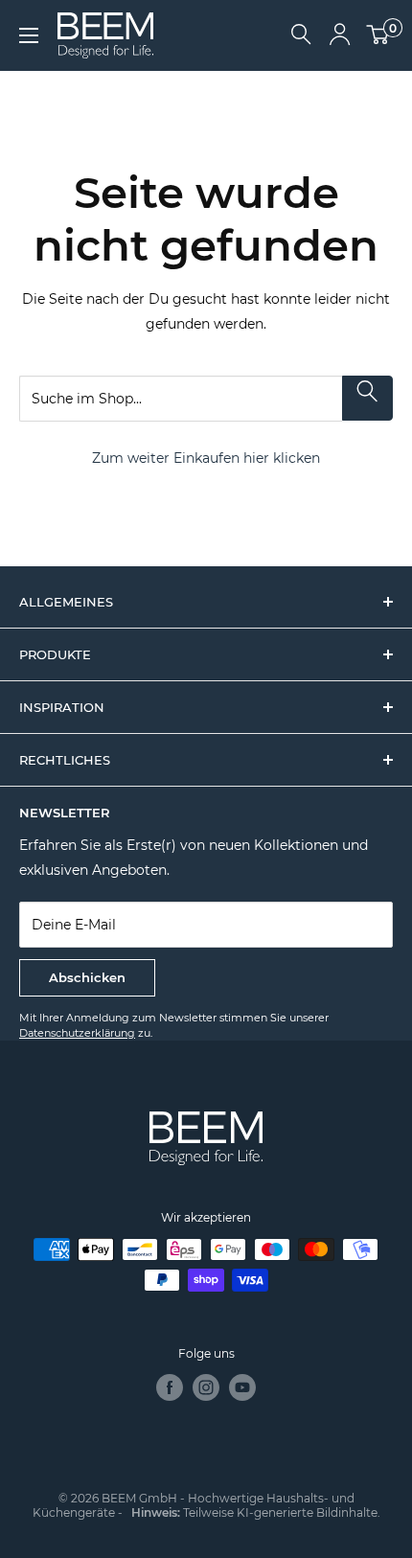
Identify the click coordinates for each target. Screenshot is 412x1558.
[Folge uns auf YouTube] (242, 1387)
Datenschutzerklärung (77, 1033)
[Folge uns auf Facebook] (169, 1387)
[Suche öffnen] (301, 36)
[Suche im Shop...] (367, 398)
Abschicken (87, 977)
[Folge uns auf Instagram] (206, 1387)
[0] (378, 36)
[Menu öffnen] (28, 35)
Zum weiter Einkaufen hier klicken (206, 458)
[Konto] (340, 36)
